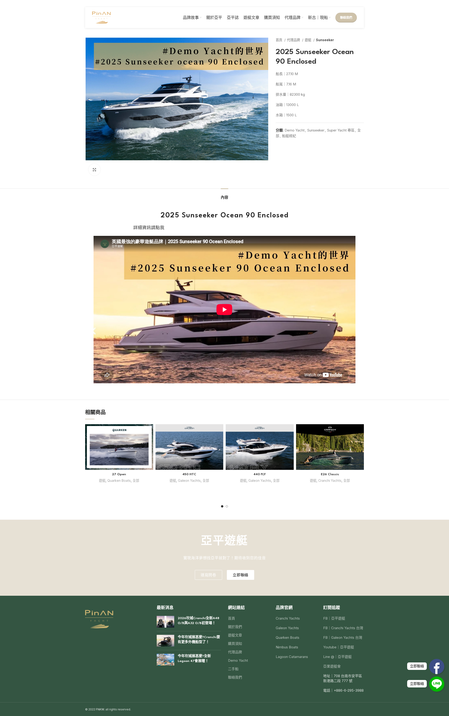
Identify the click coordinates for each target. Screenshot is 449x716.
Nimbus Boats (287, 647)
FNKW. (100, 709)
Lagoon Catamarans (292, 656)
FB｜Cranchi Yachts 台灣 (343, 628)
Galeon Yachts (189, 480)
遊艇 (308, 40)
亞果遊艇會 (332, 666)
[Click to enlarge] (94, 169)
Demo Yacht (294, 130)
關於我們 (235, 627)
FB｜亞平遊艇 (334, 618)
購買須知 (235, 643)
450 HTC (189, 474)
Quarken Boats (119, 480)
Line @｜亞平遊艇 (337, 656)
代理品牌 (294, 40)
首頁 (279, 40)
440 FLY (259, 474)
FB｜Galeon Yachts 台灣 (342, 637)
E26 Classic (330, 474)
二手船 (233, 669)
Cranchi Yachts (329, 480)
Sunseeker (325, 40)
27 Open (119, 474)
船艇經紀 (289, 136)
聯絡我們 (346, 17)
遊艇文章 (235, 635)
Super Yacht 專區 (341, 130)
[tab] (224, 195)
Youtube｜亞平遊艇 (338, 647)
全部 (136, 480)
